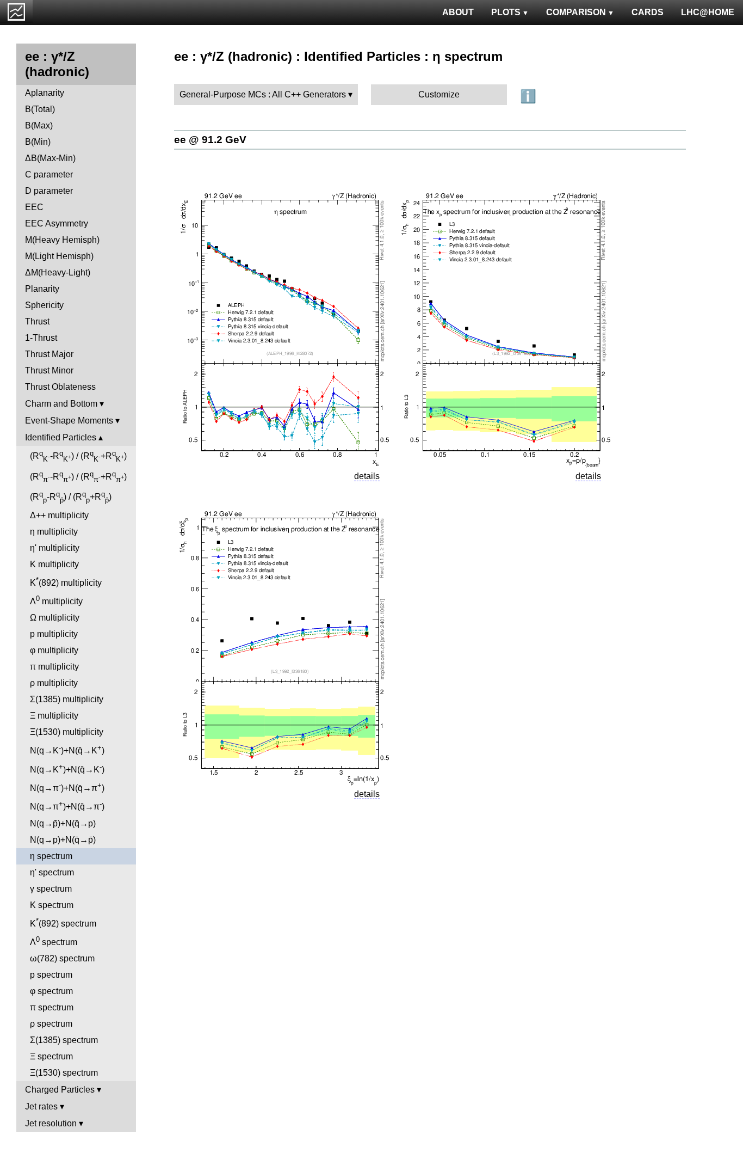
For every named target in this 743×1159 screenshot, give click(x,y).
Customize (439, 94)
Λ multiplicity (56, 600)
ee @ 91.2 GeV (210, 139)
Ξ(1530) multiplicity (66, 732)
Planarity (42, 288)
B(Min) (38, 141)
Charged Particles (60, 1089)
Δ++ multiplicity (59, 515)
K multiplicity (54, 564)
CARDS (647, 12)
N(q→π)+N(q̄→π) (67, 787)
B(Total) (40, 109)
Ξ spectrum (51, 1056)
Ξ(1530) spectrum (64, 1072)
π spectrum (51, 1007)
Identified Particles (60, 437)
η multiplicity (54, 531)
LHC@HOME (707, 12)
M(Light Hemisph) (59, 256)
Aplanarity (44, 92)
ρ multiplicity (54, 683)
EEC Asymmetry (56, 223)
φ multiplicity (54, 650)
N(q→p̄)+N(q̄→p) (63, 823)
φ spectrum (51, 991)
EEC (34, 207)
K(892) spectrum (63, 922)
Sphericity (44, 305)
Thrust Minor (49, 370)
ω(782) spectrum (62, 958)
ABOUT (458, 12)
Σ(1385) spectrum (64, 1040)
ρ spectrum (51, 1023)
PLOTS (506, 12)
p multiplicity (54, 634)
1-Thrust (41, 337)
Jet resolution (51, 1123)
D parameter (49, 190)
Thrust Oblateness (60, 386)
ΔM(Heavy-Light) (57, 272)
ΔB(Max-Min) (50, 158)
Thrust (37, 321)
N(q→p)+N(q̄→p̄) (63, 839)
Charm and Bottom (61, 403)
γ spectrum (51, 888)
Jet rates (41, 1106)
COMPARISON (576, 12)
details (367, 476)
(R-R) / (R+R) (78, 456)
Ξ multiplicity (54, 715)
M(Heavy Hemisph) (62, 239)
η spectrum (51, 856)
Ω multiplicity (54, 617)
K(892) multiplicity (66, 581)
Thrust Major (49, 354)
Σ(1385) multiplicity (66, 699)
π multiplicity (54, 666)
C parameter (49, 174)
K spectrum (51, 905)
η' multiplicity (54, 548)
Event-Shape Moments (69, 420)
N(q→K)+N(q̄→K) (67, 749)
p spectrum (51, 974)
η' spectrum (52, 872)
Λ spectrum (53, 941)
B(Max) (39, 125)
